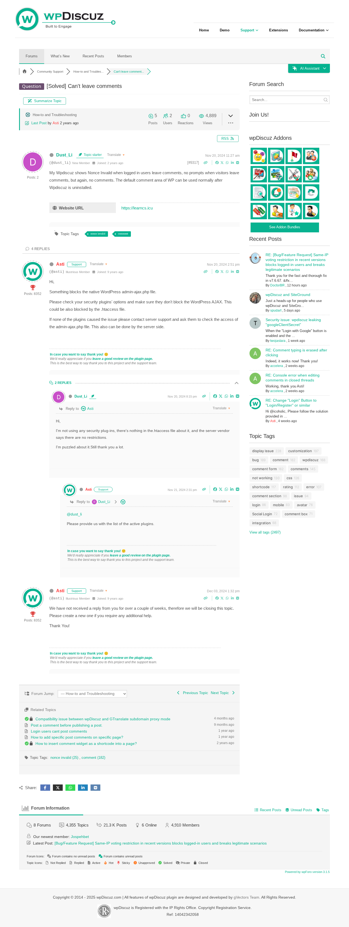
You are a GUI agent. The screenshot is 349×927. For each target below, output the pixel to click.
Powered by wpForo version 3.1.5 (307, 871)
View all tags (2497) (265, 532)
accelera (276, 366)
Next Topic (221, 693)
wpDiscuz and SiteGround (288, 294)
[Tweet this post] (222, 162)
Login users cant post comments (59, 731)
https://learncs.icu (137, 208)
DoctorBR (277, 285)
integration (261, 523)
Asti (56, 123)
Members (124, 56)
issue (298, 496)
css (289, 478)
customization (300, 451)
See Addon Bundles (284, 227)
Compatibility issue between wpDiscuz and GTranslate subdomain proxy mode (102, 719)
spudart (275, 310)
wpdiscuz (310, 460)
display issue (263, 451)
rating (288, 487)
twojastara (277, 341)
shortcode (261, 487)
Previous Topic (194, 693)
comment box (296, 514)
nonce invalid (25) (64, 758)
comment (123, 233)
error (310, 487)
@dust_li (74, 514)
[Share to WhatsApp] (227, 162)
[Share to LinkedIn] (233, 162)
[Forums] (24, 71)
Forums (32, 56)
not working (262, 478)
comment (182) (93, 758)
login (256, 505)
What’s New (60, 56)
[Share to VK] (238, 162)
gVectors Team (246, 897)
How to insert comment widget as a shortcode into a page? (86, 743)
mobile (278, 505)
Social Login (262, 514)
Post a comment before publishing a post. (67, 725)
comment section (266, 496)
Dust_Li (64, 155)
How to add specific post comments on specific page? (77, 737)
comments (299, 469)
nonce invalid (98, 233)
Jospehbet (80, 836)
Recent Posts (93, 56)
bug (255, 460)
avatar (302, 505)
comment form (264, 469)
